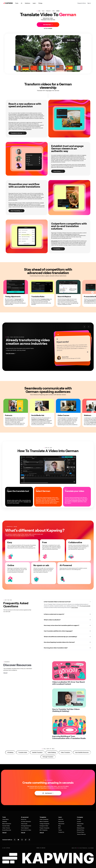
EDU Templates (43, 830)
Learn (34, 3)
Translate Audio (22, 752)
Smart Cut (23, 819)
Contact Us (61, 832)
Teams (60, 830)
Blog (59, 825)
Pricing (40, 3)
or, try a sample (48, 28)
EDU (59, 828)
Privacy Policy (80, 832)
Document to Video (26, 830)
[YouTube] (18, 839)
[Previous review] (84, 326)
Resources (61, 821)
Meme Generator (6, 823)
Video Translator (65, 752)
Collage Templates (44, 823)
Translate (48, 10)
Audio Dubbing (52, 752)
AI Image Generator (26, 825)
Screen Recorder (6, 830)
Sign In (89, 3)
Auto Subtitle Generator (82, 752)
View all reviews (10, 353)
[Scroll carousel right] (92, 292)
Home (39, 10)
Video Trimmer (6, 828)
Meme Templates (44, 821)
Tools (16, 3)
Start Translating (15, 210)
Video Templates (44, 819)
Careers (79, 821)
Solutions (27, 3)
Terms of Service (81, 834)
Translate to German (16, 133)
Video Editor (5, 819)
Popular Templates (44, 828)
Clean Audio (24, 823)
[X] (14, 839)
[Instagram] (22, 839)
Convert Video (6, 825)
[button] (72, 348)
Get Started (47, 24)
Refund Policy (80, 830)
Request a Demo (82, 3)
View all (5, 672)
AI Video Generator (26, 821)
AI (21, 3)
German (57, 10)
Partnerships (80, 823)
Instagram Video (44, 825)
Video (53, 10)
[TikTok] (25, 839)
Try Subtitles (57, 249)
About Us (60, 819)
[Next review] (88, 326)
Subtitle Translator (37, 752)
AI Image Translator (48, 756)
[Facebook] (29, 839)
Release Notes (80, 828)
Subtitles (4, 821)
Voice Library (57, 171)
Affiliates (79, 825)
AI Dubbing (10, 752)
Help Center (61, 823)
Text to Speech (25, 828)
